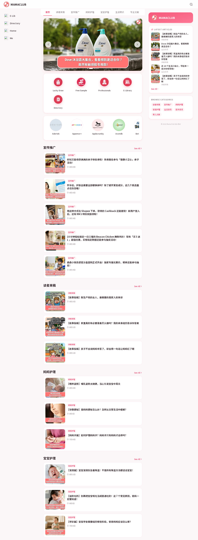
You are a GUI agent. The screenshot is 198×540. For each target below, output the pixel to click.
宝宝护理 (105, 12)
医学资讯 (179, 109)
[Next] (137, 44)
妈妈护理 (90, 12)
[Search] (191, 4)
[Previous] (48, 44)
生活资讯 (168, 109)
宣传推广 (75, 12)
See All (137, 148)
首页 (47, 12)
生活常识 (119, 12)
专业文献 (134, 12)
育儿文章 (156, 114)
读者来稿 (60, 12)
